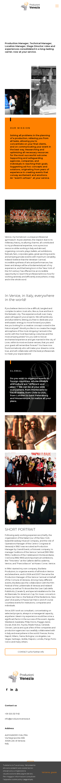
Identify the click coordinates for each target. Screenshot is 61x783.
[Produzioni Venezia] (30, 5)
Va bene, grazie (49, 772)
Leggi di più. (28, 779)
